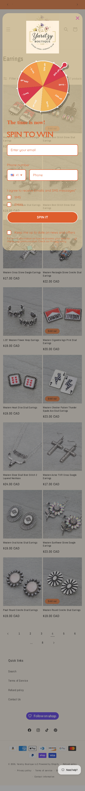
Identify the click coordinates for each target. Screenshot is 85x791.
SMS (17, 197)
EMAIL (19, 204)
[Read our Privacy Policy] (75, 238)
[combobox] (16, 175)
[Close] (78, 18)
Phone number (18, 165)
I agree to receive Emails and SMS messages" (41, 190)
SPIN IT (42, 217)
